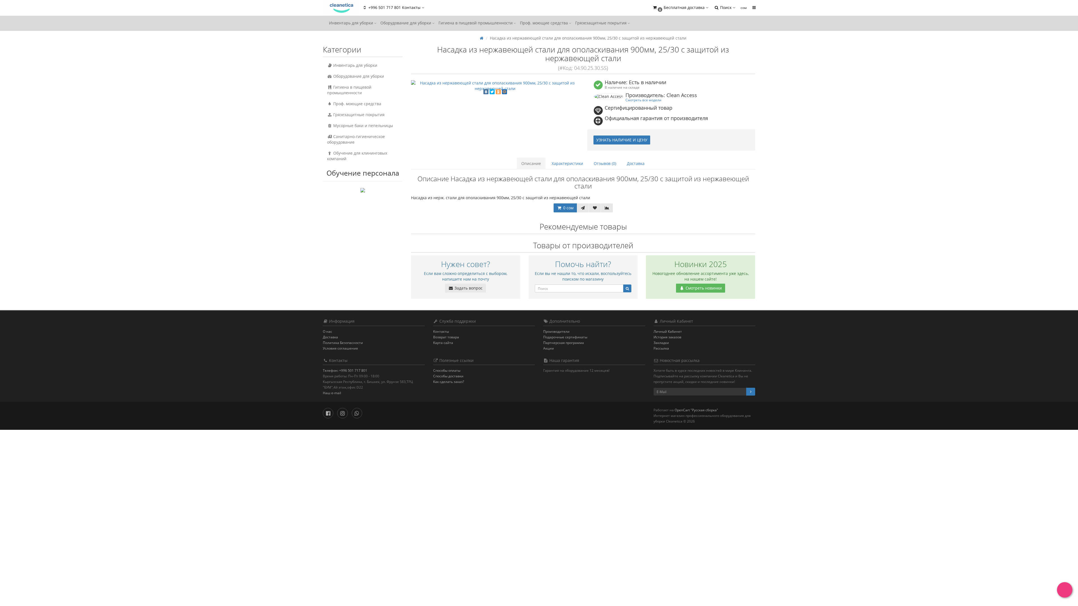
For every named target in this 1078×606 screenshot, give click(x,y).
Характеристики (567, 163)
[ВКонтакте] (485, 91)
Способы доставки (448, 376)
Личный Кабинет (668, 331)
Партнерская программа (563, 342)
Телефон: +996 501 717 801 (345, 370)
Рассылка (661, 348)
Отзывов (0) (605, 163)
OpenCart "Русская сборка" (696, 410)
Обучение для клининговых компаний (357, 155)
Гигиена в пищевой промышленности (476, 23)
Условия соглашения (340, 348)
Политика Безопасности (343, 342)
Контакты (441, 331)
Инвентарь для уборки (351, 23)
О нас (327, 331)
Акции (548, 348)
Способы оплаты (446, 370)
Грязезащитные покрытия (601, 23)
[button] (680, 7)
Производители (556, 331)
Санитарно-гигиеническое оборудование (356, 139)
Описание (531, 163)
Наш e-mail (332, 393)
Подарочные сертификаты (565, 337)
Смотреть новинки (703, 288)
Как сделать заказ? (448, 381)
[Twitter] (492, 91)
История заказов (667, 337)
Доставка (636, 163)
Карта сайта (443, 342)
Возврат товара (446, 337)
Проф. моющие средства (544, 23)
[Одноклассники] (498, 91)
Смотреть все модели (643, 100)
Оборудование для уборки (406, 23)
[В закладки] (595, 207)
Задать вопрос (468, 288)
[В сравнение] (607, 207)
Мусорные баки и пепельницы (362, 125)
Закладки (661, 342)
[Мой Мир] (504, 91)
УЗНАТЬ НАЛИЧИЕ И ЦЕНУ (621, 140)
